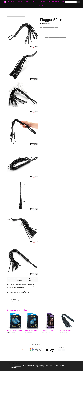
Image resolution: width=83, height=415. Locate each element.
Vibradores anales (53, 1)
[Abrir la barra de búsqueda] (43, 5)
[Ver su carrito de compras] (39, 6)
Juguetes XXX (63, 37)
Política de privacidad (49, 365)
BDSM (27, 1)
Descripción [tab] (11, 278)
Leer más (9, 334)
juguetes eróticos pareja (16, 16)
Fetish (23, 16)
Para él (20, 1)
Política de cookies (41, 366)
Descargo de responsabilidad (29, 366)
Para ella (11, 1)
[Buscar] (78, 2)
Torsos (43, 1)
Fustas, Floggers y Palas (54, 37)
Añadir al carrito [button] (29, 334)
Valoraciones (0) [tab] (32, 279)
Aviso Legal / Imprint (60, 365)
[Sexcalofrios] (5, 2)
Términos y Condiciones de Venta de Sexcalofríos (33, 365)
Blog (62, 1)
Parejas (34, 1)
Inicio (8, 16)
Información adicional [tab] (20, 279)
